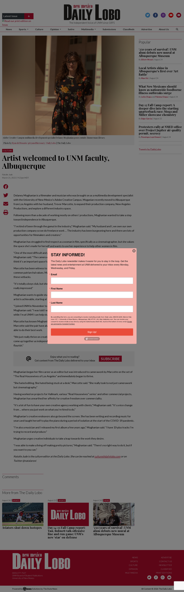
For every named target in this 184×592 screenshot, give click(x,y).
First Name (57, 288)
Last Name (57, 303)
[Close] (134, 250)
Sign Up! (92, 332)
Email (54, 274)
